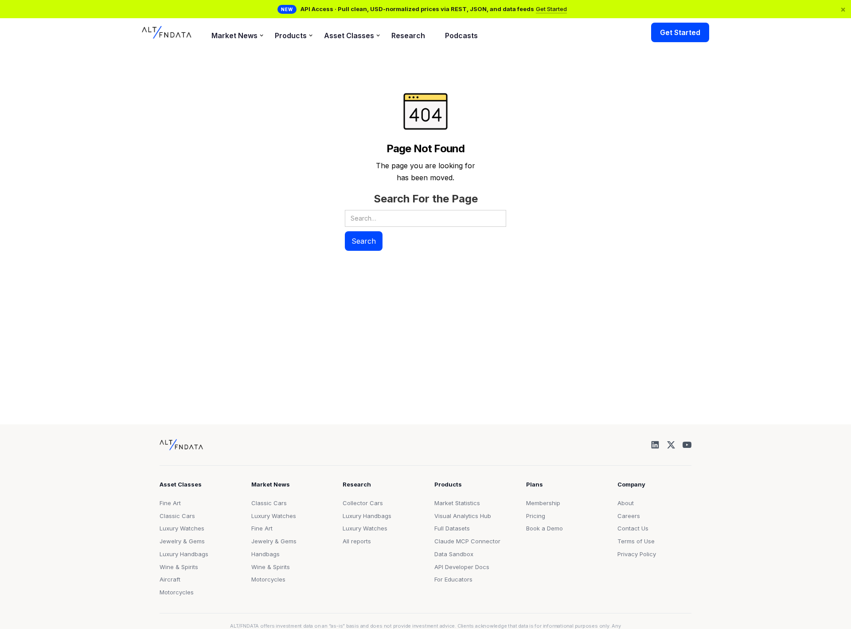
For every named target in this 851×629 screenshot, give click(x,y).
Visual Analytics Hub (462, 515)
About (625, 502)
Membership (543, 502)
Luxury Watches (182, 528)
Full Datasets (452, 528)
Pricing (535, 515)
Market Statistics (457, 502)
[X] (671, 444)
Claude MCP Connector (467, 541)
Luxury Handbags (184, 554)
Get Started (551, 8)
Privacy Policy (636, 554)
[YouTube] (687, 444)
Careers (628, 515)
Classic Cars (177, 515)
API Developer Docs (461, 566)
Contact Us (632, 528)
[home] (167, 32)
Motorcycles (177, 592)
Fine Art (170, 502)
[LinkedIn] (655, 444)
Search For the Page (426, 198)
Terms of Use (636, 541)
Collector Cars (363, 502)
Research (408, 35)
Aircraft (170, 579)
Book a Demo (544, 528)
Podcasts (461, 35)
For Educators (453, 579)
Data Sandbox (453, 554)
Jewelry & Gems (182, 541)
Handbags (265, 554)
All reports (357, 541)
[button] (233, 32)
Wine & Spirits (179, 566)
